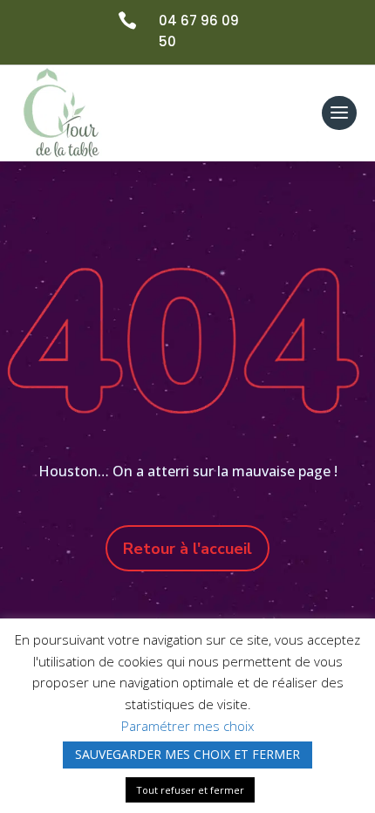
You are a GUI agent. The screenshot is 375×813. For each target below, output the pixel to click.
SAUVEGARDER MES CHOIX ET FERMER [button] (187, 754)
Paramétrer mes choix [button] (187, 725)
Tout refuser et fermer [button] (190, 789)
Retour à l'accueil (187, 548)
